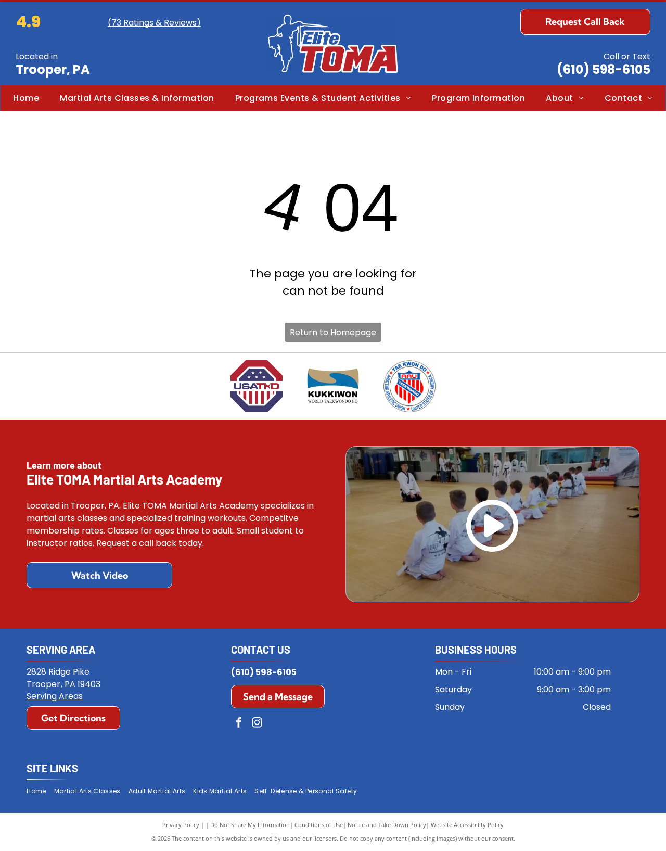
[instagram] (257, 724)
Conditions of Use (318, 825)
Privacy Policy (180, 825)
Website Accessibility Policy (467, 825)
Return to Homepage (333, 332)
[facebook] (239, 724)
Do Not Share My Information (250, 825)
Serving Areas (55, 696)
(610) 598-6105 (603, 69)
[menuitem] (26, 98)
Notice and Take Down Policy (387, 825)
